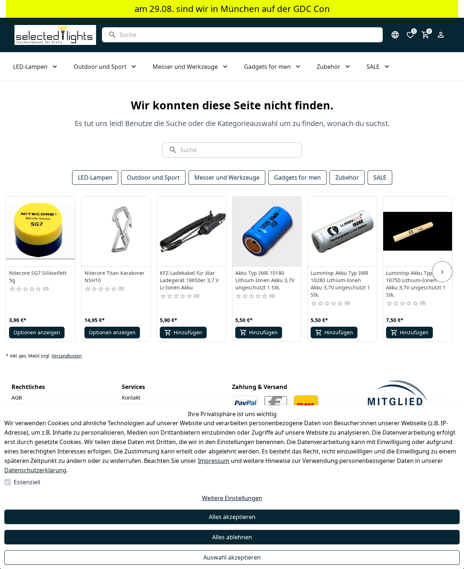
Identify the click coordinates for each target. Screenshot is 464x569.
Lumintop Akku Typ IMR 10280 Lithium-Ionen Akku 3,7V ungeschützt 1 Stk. (340, 283)
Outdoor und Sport (153, 177)
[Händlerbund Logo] (397, 396)
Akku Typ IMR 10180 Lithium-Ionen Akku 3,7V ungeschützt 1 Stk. (264, 280)
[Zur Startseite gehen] (55, 35)
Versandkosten (66, 356)
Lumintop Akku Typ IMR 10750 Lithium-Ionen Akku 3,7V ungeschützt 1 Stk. (416, 283)
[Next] (442, 271)
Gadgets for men (297, 177)
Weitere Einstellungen (232, 498)
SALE (379, 177)
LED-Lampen (95, 177)
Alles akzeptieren (232, 517)
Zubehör (347, 177)
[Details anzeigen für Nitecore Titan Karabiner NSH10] (116, 231)
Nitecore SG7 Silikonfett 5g (37, 276)
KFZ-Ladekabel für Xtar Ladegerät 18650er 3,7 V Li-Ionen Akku (189, 280)
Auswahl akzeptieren (232, 557)
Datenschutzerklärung (35, 470)
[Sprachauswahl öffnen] (395, 35)
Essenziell (27, 482)
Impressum (213, 461)
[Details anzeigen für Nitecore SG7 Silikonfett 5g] (41, 231)
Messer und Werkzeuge (227, 177)
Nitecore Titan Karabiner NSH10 (114, 276)
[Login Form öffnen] (441, 35)
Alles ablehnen (232, 537)
